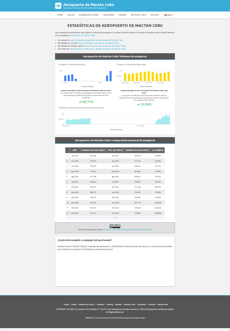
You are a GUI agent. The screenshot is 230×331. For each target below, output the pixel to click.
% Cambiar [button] (157, 150)
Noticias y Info (138, 15)
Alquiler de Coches (88, 15)
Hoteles (155, 15)
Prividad (152, 304)
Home (60, 15)
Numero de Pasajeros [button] (93, 150)
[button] (114, 217)
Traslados (108, 15)
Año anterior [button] (115, 150)
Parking (122, 15)
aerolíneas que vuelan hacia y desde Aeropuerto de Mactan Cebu (98, 49)
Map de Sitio (163, 304)
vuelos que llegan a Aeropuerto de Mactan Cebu (98, 43)
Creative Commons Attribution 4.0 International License (128, 229)
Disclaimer (142, 304)
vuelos (70, 15)
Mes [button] (75, 150)
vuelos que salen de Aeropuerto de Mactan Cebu (105, 46)
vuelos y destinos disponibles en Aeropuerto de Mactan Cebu (96, 40)
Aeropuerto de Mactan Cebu (88, 5)
